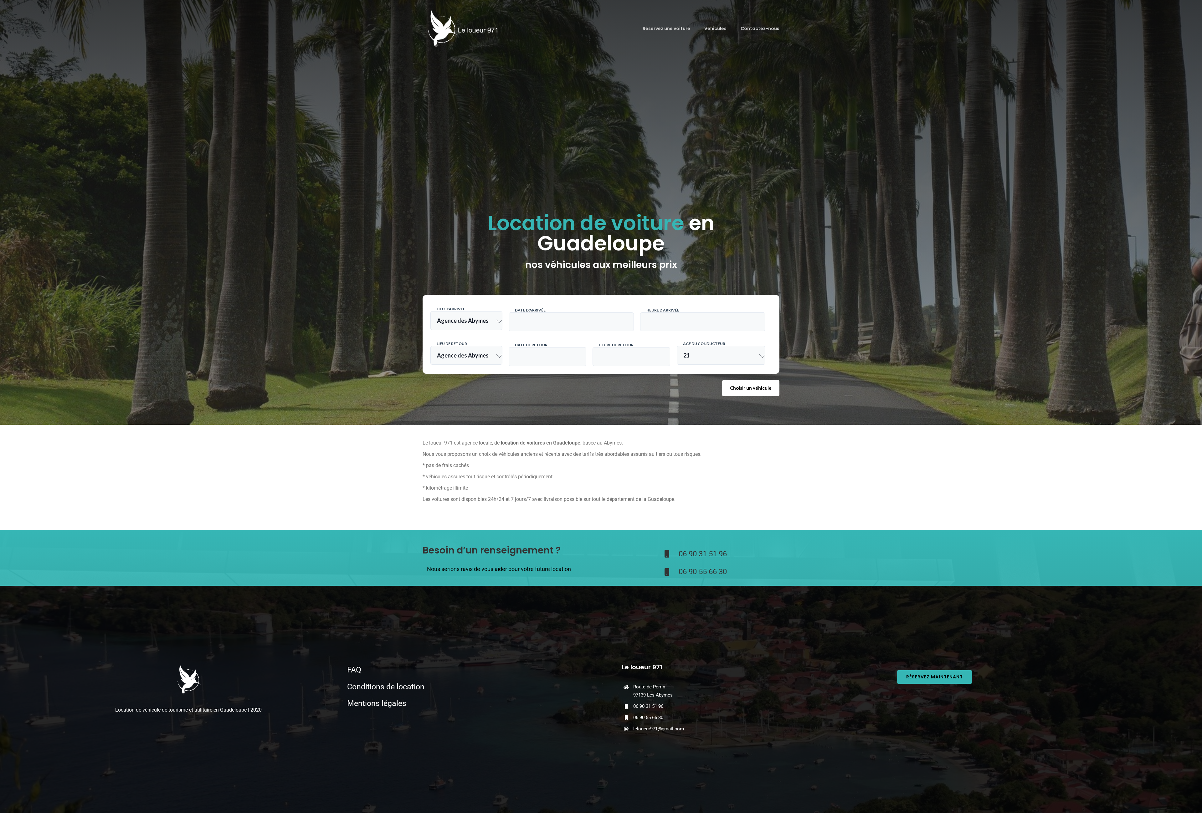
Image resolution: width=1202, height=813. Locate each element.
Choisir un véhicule (751, 388)
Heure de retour (616, 344)
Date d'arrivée (530, 310)
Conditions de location (385, 686)
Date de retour (531, 344)
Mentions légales (376, 703)
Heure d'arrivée (662, 310)
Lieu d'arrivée (451, 308)
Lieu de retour (452, 343)
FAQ (354, 669)
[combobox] (466, 320)
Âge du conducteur (704, 343)
